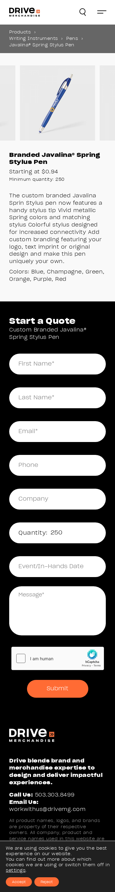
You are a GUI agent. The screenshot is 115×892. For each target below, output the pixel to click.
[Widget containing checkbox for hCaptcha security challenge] (57, 658)
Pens (72, 39)
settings (15, 870)
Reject (46, 882)
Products (20, 32)
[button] (82, 12)
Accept (19, 882)
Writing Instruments (33, 39)
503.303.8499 (55, 794)
